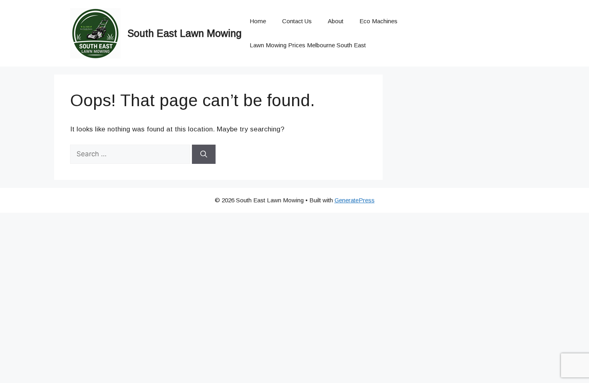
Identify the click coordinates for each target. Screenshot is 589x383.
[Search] (204, 154)
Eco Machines (378, 21)
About (335, 21)
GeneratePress (355, 200)
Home (258, 21)
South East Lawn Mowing (184, 33)
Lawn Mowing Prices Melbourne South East (308, 45)
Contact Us (297, 21)
